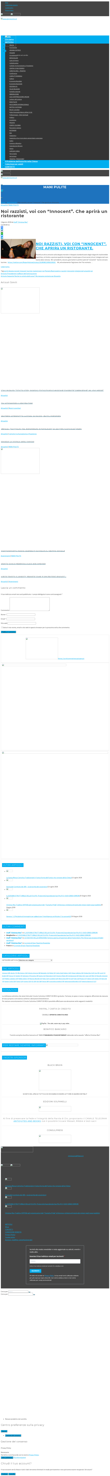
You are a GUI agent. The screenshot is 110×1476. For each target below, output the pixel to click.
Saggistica (12, 136)
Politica (11, 117)
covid (102, 973)
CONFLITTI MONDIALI (15, 76)
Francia (12, 976)
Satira (11, 141)
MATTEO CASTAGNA (15, 107)
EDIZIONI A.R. (13, 86)
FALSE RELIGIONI (14, 89)
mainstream (37, 271)
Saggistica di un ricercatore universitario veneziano (26, 138)
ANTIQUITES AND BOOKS (27, 1121)
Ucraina (27, 981)
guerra (42, 976)
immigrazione (73, 976)
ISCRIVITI (35, 1271)
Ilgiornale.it (51, 976)
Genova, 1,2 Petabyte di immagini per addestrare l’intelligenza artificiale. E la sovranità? (38, 916)
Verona (45, 981)
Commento (5, 610)
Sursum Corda (10, 981)
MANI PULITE (13, 102)
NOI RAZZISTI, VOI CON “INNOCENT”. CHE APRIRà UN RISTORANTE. (71, 246)
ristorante (71, 271)
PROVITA (12, 123)
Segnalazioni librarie (15, 146)
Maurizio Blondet (36, 979)
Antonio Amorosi (34, 973)
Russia (83, 979)
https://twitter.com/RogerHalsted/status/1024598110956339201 (32, 262)
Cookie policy (9, 8)
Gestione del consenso (13, 1435)
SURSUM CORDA (14, 151)
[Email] (55, 231)
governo (35, 976)
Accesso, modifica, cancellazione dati (18, 1240)
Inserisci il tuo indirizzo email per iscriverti (47, 1256)
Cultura (11, 79)
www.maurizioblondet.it (73, 981)
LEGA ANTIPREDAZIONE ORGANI (19, 97)
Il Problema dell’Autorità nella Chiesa (21, 161)
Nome (3, 614)
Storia (11, 148)
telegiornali (79, 271)
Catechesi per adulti (14, 164)
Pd (70, 979)
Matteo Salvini (24, 979)
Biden (53, 973)
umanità (87, 271)
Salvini (90, 979)
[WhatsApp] (55, 233)
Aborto (11, 45)
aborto (14, 973)
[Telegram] (55, 238)
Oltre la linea (63, 979)
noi (43, 271)
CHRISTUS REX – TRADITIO (17, 71)
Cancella (12, 1474)
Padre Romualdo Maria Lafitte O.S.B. (20, 112)
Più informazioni (19, 1457)
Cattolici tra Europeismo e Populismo (21, 66)
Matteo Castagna (11, 979)
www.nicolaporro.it (89, 981)
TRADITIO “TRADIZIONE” (16, 159)
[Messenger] (55, 236)
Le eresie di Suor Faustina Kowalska (37, 943)
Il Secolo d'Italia (62, 976)
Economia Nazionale (15, 84)
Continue (4, 1474)
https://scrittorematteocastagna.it (71, 658)
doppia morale (14, 271)
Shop (6, 3)
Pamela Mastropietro (53, 271)
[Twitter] (55, 229)
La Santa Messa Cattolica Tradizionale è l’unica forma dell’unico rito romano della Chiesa (39, 877)
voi (92, 271)
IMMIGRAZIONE (14, 94)
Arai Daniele (13, 48)
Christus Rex (89, 973)
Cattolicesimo (13, 63)
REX (10, 133)
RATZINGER (12, 130)
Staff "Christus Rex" (21, 222)
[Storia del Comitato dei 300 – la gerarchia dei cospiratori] (57, 882)
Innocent (23, 271)
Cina (96, 973)
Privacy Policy (9, 10)
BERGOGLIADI (13, 58)
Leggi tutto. (5, 267)
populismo (12, 120)
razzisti (64, 271)
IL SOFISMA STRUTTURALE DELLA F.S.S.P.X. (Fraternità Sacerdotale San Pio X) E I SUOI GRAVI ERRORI (43, 896)
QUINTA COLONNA (15, 125)
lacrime (29, 271)
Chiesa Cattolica (77, 973)
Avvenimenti (13, 55)
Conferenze (13, 73)
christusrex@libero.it (76, 1156)
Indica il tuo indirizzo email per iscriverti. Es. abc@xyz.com (46, 1266)
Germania (27, 976)
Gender (19, 976)
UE (33, 981)
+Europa (6, 973)
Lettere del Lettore (15, 99)
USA (39, 981)
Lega (88, 976)
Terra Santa (13, 154)
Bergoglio (45, 973)
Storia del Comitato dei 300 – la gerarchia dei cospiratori (26, 887)
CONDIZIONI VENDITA (11, 5)
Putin (76, 979)
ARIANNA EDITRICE (15, 50)
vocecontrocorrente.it (56, 981)
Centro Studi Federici (63, 973)
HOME (8, 37)
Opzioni (4, 1431)
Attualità (12, 53)
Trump (19, 981)
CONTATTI (10, 167)
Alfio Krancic (22, 973)
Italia (82, 976)
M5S (94, 976)
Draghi (5, 976)
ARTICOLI (9, 42)
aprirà (6, 271)
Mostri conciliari (14, 110)
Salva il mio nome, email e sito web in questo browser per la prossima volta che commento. (36, 627)
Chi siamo (9, 40)
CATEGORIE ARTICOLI (10, 960)
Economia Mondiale (15, 81)
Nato (46, 979)
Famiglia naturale (14, 92)
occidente (53, 979)
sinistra (97, 979)
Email (3, 619)
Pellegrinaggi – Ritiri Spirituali (18, 115)
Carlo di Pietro (14, 60)
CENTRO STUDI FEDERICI (16, 68)
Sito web (4, 623)
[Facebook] (55, 227)
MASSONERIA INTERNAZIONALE (19, 104)
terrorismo (12, 156)
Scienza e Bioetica (15, 143)
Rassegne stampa (15, 128)
